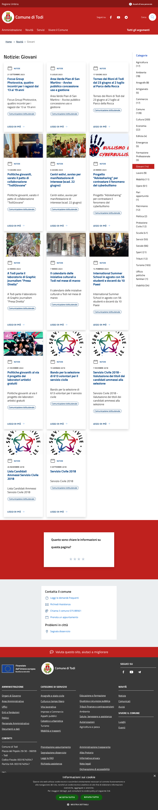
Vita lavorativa (48, 707)
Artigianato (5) (142, 91)
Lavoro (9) (141, 173)
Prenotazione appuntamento (56, 747)
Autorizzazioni (87, 722)
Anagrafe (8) (142, 82)
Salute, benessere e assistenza (96, 716)
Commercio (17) (142, 101)
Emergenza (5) (142, 144)
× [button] (154, 776)
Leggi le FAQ (47, 758)
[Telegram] (125, 17)
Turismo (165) (143, 265)
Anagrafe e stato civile (52, 696)
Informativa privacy (90, 758)
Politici (5, 718)
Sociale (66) (142, 246)
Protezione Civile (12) (141, 224)
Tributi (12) (142, 258)
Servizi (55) (142, 239)
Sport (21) (141, 252)
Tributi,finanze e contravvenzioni (97, 706)
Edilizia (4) (141, 136)
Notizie (17, 68)
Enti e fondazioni (10, 712)
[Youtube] (117, 17)
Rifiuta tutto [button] (91, 797)
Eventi (121, 727)
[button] (79, 804)
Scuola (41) (142, 233)
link (108, 791)
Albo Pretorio (86, 752)
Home (9, 41)
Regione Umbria (10, 4)
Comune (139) (140, 111)
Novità (19, 41)
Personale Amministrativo (15, 723)
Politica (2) (141, 216)
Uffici (4, 707)
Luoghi (122, 722)
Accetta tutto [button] (67, 797)
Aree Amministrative (13, 701)
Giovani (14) (142, 166)
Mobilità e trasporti (51, 731)
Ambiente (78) (141, 74)
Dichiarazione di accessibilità (95, 769)
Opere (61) (141, 186)
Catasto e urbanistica (52, 721)
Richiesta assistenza (51, 763)
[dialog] (79, 791)
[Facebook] (109, 17)
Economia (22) (141, 127)
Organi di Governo (11, 696)
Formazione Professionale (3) (143, 156)
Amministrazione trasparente (95, 747)
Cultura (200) (143, 119)
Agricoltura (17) (142, 64)
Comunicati (124, 701)
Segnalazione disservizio (53, 752)
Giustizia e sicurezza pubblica (95, 701)
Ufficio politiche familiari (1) (142, 275)
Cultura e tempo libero (52, 701)
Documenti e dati (11, 729)
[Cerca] (152, 17)
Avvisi (121, 707)
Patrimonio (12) (142, 208)
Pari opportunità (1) (142, 195)
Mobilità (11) (142, 179)
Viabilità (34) (142, 285)
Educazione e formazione (93, 695)
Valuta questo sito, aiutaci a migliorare (81, 651)
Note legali (85, 763)
